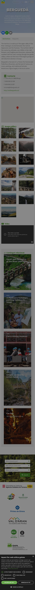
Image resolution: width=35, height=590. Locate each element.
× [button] (33, 556)
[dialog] (17, 572)
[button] (17, 587)
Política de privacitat (13, 568)
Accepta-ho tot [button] (9, 582)
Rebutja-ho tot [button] (25, 582)
